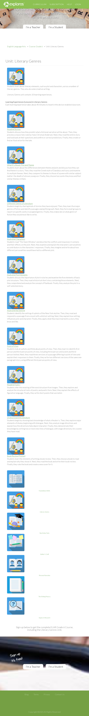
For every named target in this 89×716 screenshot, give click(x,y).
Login (78, 4)
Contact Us (59, 694)
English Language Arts (16, 46)
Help (69, 4)
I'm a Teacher (33, 27)
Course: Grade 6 (36, 46)
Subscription (57, 4)
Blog (27, 694)
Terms (36, 694)
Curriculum (39, 4)
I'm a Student (56, 27)
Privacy (47, 694)
